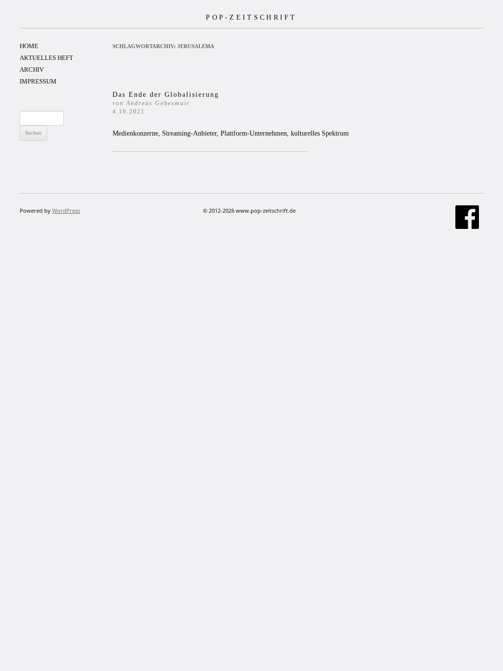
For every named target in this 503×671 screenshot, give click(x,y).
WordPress (66, 210)
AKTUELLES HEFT (46, 57)
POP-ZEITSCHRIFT (251, 17)
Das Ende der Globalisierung (165, 103)
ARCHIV (32, 69)
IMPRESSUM (38, 81)
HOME (29, 46)
